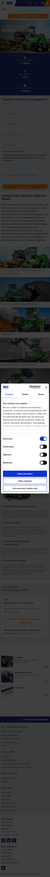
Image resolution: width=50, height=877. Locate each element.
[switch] (43, 447)
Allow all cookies (25, 474)
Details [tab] (25, 394)
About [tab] (41, 394)
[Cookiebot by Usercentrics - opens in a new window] (30, 387)
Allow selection (25, 481)
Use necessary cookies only (25, 488)
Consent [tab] (9, 394)
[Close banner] (46, 387)
